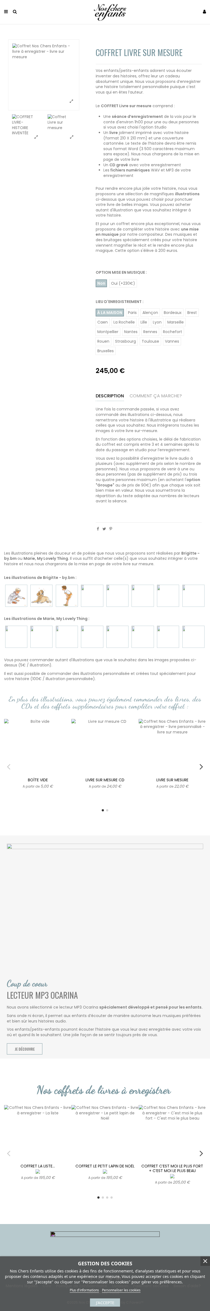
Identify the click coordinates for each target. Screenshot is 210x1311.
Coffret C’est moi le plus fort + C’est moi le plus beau (172, 1168)
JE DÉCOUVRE (25, 1049)
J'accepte (105, 1302)
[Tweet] (104, 529)
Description (110, 396)
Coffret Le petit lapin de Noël (105, 1166)
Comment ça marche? (156, 396)
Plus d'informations (84, 1290)
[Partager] (98, 529)
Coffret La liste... (38, 1166)
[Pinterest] (110, 529)
